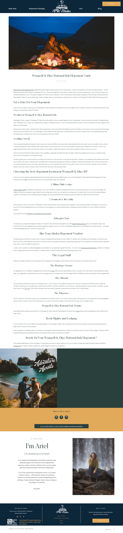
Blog (100, 8)
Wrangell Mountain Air (79, 224)
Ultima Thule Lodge (19, 190)
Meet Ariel (12, 9)
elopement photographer (89, 248)
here (53, 271)
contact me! (17, 346)
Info (80, 8)
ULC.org (27, 288)
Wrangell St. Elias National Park (23, 90)
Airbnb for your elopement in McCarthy (39, 213)
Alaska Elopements (61, 81)
